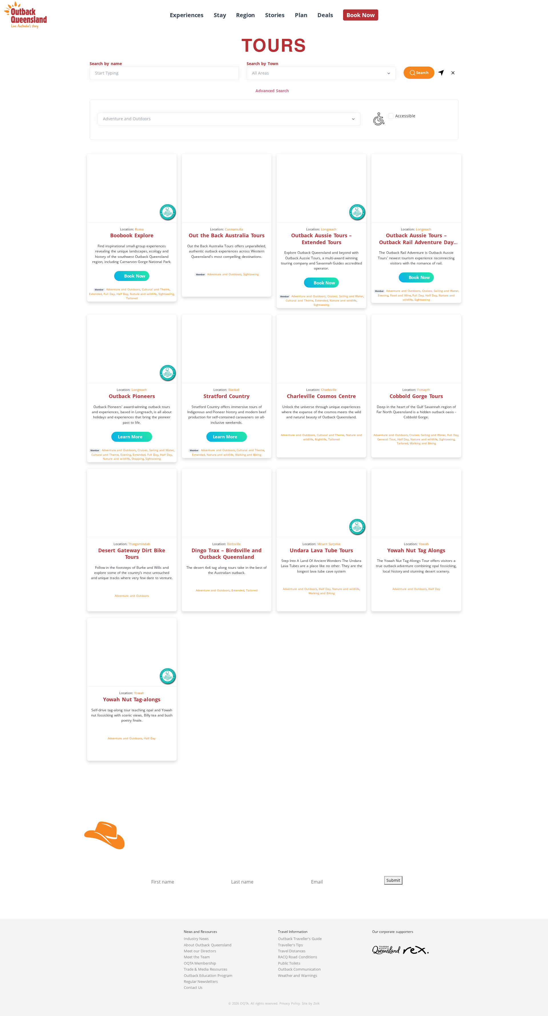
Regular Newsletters (201, 981)
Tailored (132, 298)
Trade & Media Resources (205, 969)
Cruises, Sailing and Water (345, 296)
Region (245, 15)
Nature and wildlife (143, 294)
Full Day (109, 294)
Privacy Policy (289, 1003)
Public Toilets (289, 963)
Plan (301, 15)
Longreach (329, 229)
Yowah (424, 544)
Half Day (122, 294)
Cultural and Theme (156, 289)
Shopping (138, 459)
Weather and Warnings (297, 975)
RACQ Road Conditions (297, 957)
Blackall (233, 389)
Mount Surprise (329, 544)
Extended (95, 294)
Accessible (405, 116)
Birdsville (234, 544)
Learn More (128, 436)
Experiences (187, 15)
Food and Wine (400, 295)
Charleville (329, 389)
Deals (325, 15)
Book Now (134, 276)
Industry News (196, 938)
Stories (275, 15)
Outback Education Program (208, 975)
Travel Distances (292, 951)
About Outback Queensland (208, 945)
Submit (393, 880)
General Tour (386, 439)
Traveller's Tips (290, 945)
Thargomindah (139, 544)
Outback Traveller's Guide (300, 938)
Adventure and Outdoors (123, 289)
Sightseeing (166, 294)
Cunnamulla (234, 229)
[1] (441, 73)
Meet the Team (197, 957)
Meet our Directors (200, 951)
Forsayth (423, 389)
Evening (383, 295)
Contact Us (193, 987)
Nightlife (321, 439)
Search (422, 72)
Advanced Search (272, 90)
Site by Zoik (311, 1003)
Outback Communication (299, 969)
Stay (220, 15)
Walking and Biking (248, 455)
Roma (139, 229)
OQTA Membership (200, 963)
